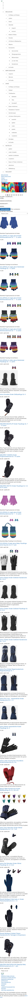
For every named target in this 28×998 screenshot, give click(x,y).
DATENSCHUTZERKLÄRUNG (8, 977)
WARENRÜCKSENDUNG (7, 979)
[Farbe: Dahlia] (14, 243)
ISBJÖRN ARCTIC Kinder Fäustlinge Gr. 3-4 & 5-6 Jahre (14, 486)
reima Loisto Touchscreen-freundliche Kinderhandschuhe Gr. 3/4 (11, 761)
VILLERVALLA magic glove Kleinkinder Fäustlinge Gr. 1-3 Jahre (12, 267)
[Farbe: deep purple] (19, 871)
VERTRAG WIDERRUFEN (7, 990)
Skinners (11, 77)
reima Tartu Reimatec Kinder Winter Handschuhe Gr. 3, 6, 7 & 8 (11, 828)
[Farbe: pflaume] (14, 796)
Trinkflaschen (12, 93)
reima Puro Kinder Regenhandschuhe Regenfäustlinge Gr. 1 (11, 670)
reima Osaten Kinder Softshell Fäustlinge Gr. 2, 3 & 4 (14, 609)
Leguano (11, 74)
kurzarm (14, 31)
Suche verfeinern (5, 209)
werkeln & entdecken (14, 155)
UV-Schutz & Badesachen (15, 41)
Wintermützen (15, 57)
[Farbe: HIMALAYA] (14, 305)
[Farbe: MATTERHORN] (16, 274)
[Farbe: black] (14, 871)
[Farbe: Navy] (14, 734)
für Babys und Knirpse (14, 15)
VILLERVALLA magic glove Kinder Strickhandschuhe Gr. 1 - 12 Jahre (10, 236)
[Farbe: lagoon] (4, 801)
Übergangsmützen (16, 54)
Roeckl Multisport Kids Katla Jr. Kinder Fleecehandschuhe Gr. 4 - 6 (12, 900)
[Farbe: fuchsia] (11, 520)
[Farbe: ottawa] (11, 551)
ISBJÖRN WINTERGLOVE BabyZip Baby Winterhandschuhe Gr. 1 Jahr (13, 965)
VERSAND (3, 984)
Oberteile (11, 25)
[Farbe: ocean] (16, 520)
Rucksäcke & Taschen (14, 109)
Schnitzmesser (12, 113)
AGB (2, 974)
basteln (13, 129)
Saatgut (10, 90)
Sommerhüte (15, 51)
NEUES (3, 985)
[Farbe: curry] (24, 796)
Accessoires (12, 47)
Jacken (10, 18)
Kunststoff (14, 103)
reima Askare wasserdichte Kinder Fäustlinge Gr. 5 (10, 727)
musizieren (14, 136)
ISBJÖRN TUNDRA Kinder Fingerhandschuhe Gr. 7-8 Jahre (10, 455)
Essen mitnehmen (13, 106)
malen (13, 126)
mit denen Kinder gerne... (15, 116)
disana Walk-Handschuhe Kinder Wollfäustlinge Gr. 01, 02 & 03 (10, 789)
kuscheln (14, 119)
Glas (13, 100)
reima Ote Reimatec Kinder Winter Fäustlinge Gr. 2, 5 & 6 (10, 864)
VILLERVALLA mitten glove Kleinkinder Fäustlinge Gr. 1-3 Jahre (12, 361)
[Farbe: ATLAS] (11, 274)
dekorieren (11, 165)
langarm (14, 28)
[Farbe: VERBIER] (19, 336)
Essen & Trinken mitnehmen (15, 162)
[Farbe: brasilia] (16, 551)
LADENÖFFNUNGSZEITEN (8, 987)
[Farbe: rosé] (19, 801)
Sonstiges (11, 139)
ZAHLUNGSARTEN (6, 982)
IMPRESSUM (4, 981)
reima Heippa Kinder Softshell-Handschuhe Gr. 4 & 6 (13, 578)
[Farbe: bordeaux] (4, 796)
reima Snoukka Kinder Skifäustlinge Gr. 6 (13, 394)
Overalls (11, 38)
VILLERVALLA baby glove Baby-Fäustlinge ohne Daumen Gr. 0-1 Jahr (13, 544)
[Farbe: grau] (19, 796)
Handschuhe (15, 64)
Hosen (10, 21)
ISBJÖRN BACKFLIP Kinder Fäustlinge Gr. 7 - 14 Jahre (14, 424)
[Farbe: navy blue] (16, 907)
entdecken (14, 132)
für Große (11, 67)
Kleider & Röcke (12, 34)
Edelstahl (14, 96)
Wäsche (11, 44)
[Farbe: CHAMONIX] (9, 336)
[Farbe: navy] (14, 835)
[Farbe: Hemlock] (19, 243)
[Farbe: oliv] (14, 801)
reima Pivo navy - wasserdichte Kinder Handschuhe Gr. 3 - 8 (12, 699)
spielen (13, 122)
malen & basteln (13, 152)
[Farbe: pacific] (9, 801)
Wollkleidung (12, 168)
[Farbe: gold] (9, 796)
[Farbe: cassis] (24, 801)
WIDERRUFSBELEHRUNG (7, 976)
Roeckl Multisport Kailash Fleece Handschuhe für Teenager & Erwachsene (13, 934)
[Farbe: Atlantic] (9, 243)
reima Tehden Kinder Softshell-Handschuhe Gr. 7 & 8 (13, 640)
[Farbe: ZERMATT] (14, 336)
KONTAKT (3, 988)
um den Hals (15, 60)
